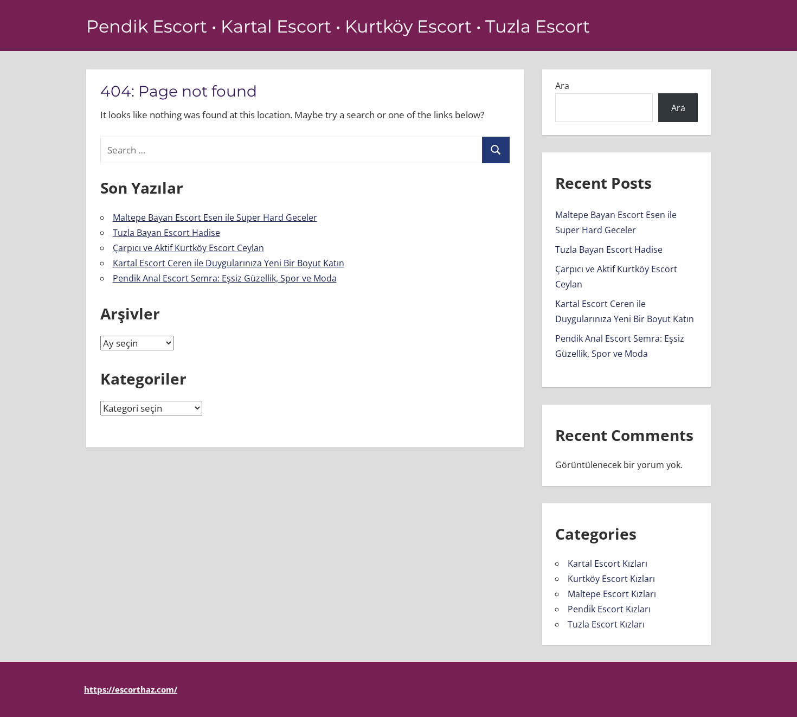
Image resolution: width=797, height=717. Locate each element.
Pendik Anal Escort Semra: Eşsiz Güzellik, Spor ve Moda (225, 278)
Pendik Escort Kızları (609, 609)
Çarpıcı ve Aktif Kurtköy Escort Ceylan (188, 248)
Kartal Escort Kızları (607, 563)
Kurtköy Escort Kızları (611, 579)
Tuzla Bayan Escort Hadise (166, 233)
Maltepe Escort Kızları (612, 594)
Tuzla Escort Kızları (606, 624)
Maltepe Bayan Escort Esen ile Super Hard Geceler (215, 217)
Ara (562, 86)
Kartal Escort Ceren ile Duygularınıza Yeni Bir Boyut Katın (228, 263)
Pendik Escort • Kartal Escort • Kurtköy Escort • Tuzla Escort (338, 26)
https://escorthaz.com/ (130, 689)
